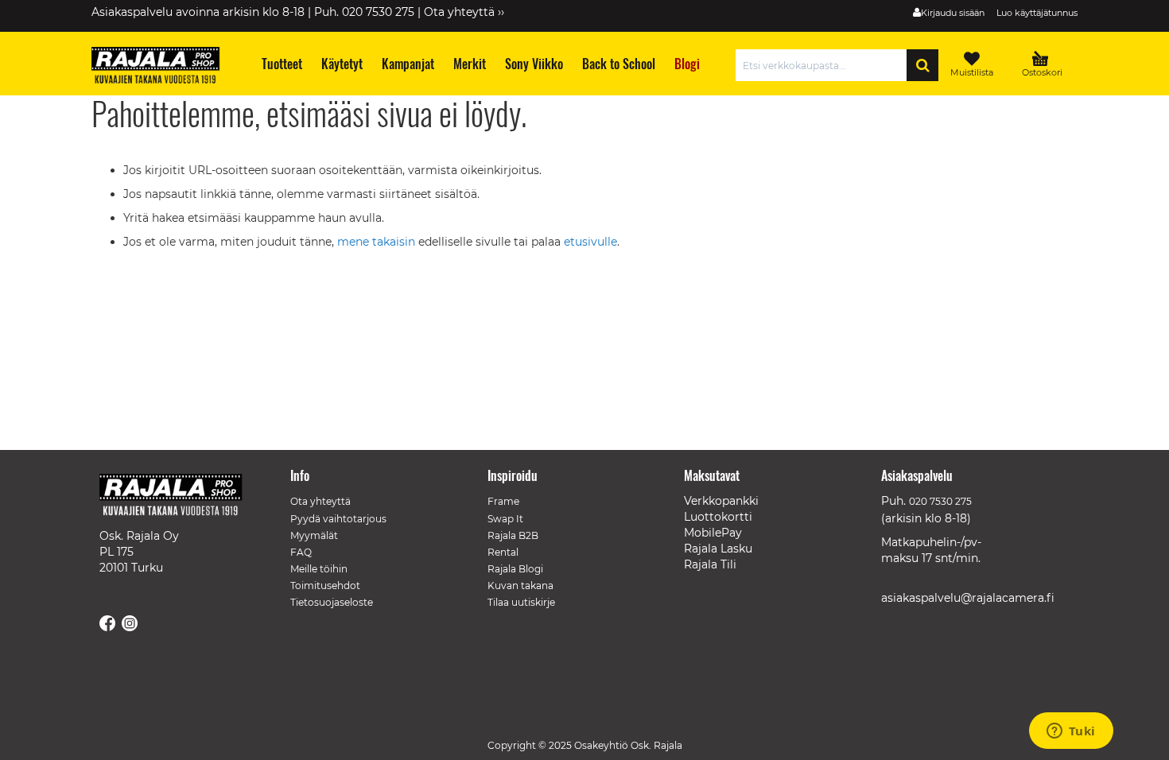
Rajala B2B (512, 535)
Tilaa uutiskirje (521, 602)
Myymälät (314, 535)
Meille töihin (319, 569)
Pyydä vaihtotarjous (338, 519)
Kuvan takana (520, 585)
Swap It (505, 519)
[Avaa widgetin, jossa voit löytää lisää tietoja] (1070, 732)
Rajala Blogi (515, 569)
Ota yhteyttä (320, 501)
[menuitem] (281, 64)
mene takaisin (377, 242)
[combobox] (825, 65)
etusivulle (590, 242)
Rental (502, 552)
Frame (503, 501)
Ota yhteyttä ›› (464, 12)
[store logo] (163, 67)
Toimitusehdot (325, 585)
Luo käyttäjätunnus (1037, 12)
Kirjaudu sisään (953, 12)
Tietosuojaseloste (331, 602)
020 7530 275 (940, 501)
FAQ (301, 552)
